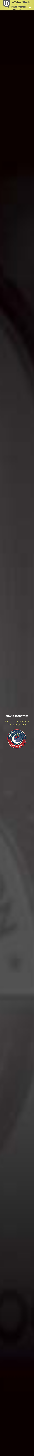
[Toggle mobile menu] (30, 8)
